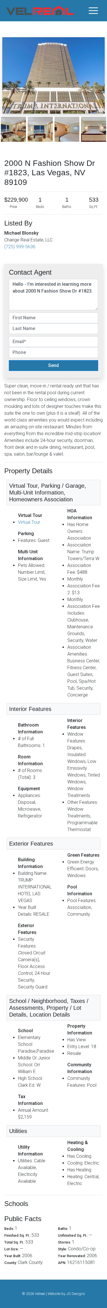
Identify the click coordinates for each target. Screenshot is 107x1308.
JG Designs (75, 1294)
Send (53, 365)
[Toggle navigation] (93, 10)
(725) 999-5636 (19, 246)
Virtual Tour (29, 522)
